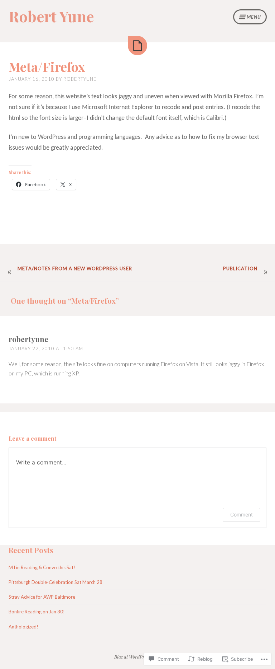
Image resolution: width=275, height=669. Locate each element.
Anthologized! (23, 627)
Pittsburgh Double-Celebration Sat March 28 (55, 582)
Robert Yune (51, 16)
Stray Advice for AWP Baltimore (42, 597)
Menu (254, 17)
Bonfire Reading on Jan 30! (37, 611)
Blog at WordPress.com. (137, 657)
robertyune (80, 79)
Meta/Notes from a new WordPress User (75, 268)
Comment (241, 514)
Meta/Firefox (47, 66)
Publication (240, 268)
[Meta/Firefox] (137, 45)
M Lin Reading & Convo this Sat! (42, 567)
